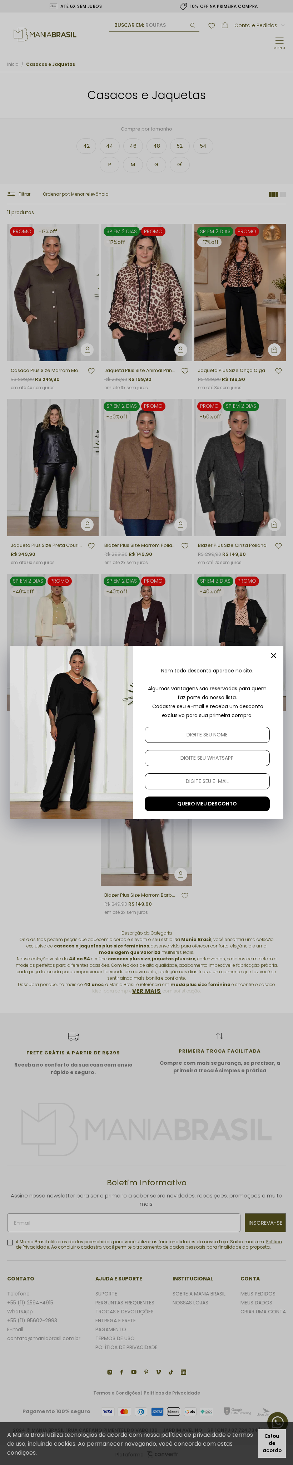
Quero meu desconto (207, 803)
